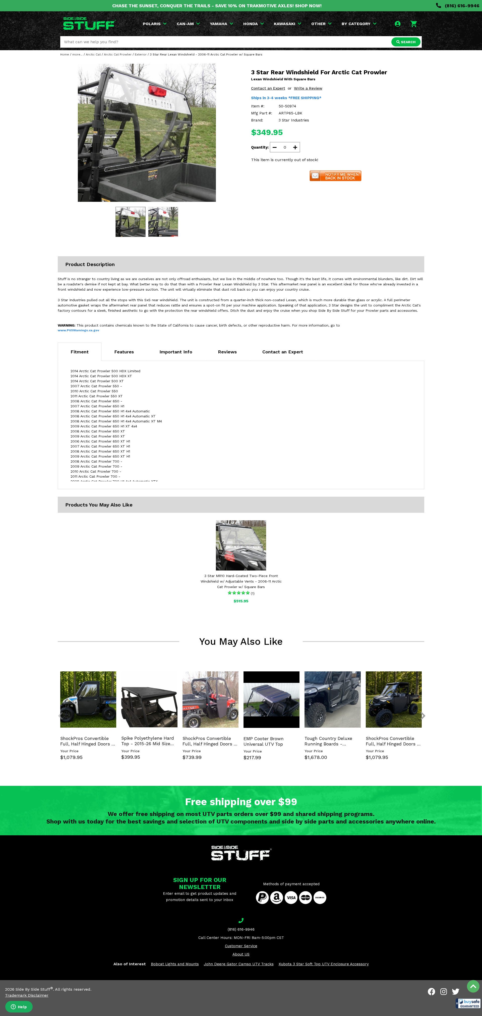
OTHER (318, 23)
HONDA (250, 23)
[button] (468, 1003)
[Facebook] (431, 991)
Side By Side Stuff (34, 989)
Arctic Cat (93, 54)
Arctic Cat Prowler (118, 54)
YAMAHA (218, 23)
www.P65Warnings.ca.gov (78, 330)
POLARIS (152, 23)
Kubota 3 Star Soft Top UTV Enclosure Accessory (324, 964)
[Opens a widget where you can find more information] (19, 1007)
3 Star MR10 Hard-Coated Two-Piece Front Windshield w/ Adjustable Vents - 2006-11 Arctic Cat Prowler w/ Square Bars (241, 581)
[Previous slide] (58, 680)
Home (64, 54)
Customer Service (241, 946)
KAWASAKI (284, 23)
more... (77, 54)
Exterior (141, 54)
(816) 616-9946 (461, 5)
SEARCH (407, 42)
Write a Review (308, 88)
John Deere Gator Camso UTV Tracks (239, 964)
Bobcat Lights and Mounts (175, 964)
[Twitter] (455, 991)
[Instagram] (443, 991)
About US (241, 954)
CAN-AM (185, 23)
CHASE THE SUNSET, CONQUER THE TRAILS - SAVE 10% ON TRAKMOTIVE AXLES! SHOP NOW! (217, 5)
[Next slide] (420, 680)
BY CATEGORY (356, 23)
